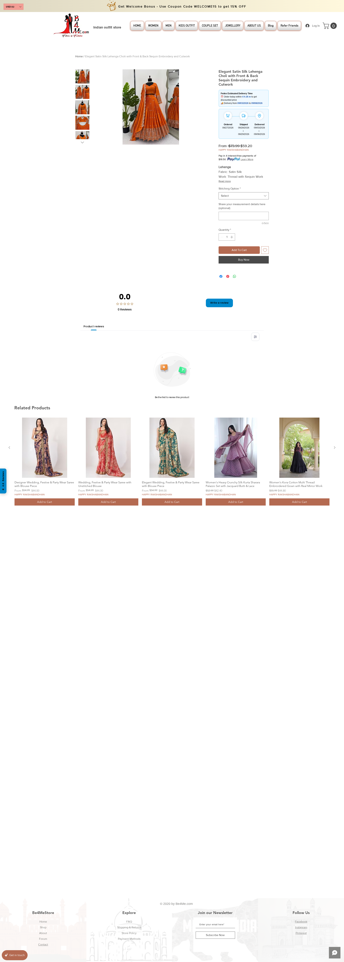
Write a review (219, 303)
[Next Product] (335, 447)
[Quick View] (45, 448)
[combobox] (244, 195)
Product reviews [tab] (93, 326)
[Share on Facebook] (221, 276)
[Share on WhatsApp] (234, 276)
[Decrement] (221, 237)
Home (79, 56)
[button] (13, 7)
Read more (225, 181)
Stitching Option (230, 188)
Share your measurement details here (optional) (242, 206)
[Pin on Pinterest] (228, 276)
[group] (172, 461)
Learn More (247, 159)
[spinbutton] (227, 237)
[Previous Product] (9, 447)
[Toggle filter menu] (255, 337)
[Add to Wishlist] (265, 250)
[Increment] (232, 237)
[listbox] (13, 7)
